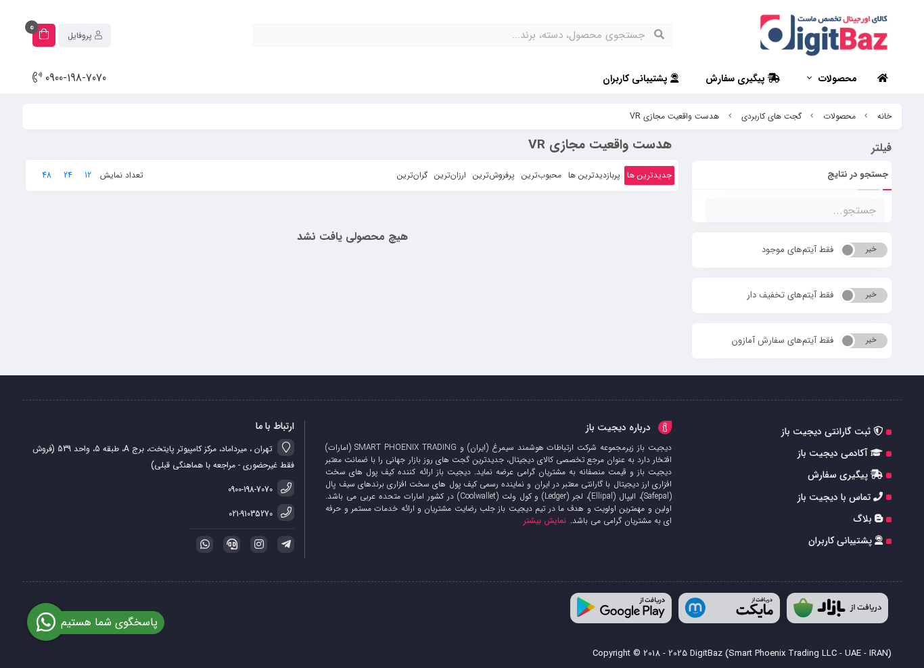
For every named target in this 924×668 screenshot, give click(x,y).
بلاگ (864, 519)
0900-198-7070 (74, 78)
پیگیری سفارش (737, 79)
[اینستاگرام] (256, 544)
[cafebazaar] (837, 608)
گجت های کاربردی (771, 116)
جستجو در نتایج (857, 174)
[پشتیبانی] (229, 544)
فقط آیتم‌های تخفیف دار (790, 295)
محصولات (837, 79)
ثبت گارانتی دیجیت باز (827, 431)
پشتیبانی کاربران (636, 79)
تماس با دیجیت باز (835, 497)
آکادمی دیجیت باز (834, 453)
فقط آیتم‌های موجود (797, 250)
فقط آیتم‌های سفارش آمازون (782, 340)
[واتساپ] (202, 544)
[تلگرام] (283, 544)
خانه (884, 116)
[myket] (729, 608)
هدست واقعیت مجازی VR (674, 116)
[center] (659, 35)
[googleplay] (621, 608)
